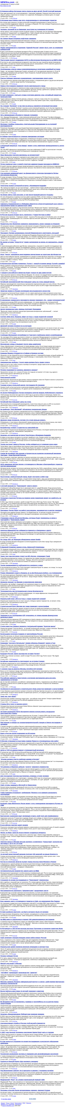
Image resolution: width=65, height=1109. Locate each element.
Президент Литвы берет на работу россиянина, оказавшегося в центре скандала (31, 510)
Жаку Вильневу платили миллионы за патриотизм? (19, 155)
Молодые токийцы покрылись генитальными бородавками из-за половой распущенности (28, 125)
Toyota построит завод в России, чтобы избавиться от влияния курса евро (28, 444)
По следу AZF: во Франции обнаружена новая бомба (20, 539)
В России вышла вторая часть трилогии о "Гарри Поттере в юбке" (25, 215)
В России (14, 18)
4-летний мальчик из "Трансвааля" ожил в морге (18, 486)
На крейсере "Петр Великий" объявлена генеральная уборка (23, 409)
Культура (14, 222)
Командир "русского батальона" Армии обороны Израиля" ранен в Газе (27, 643)
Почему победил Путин (9, 956)
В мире (14, 27)
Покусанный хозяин (8, 377)
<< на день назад (6, 1099)
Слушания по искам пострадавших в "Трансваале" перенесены (24, 880)
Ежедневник (18, 1103)
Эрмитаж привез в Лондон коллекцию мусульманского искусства (25, 291)
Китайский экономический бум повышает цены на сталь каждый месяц (27, 282)
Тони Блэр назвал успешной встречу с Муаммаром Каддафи (23, 185)
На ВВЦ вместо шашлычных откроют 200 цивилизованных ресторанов (27, 919)
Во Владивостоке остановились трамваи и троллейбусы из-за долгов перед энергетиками (29, 1002)
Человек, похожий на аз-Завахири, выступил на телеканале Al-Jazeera (27, 29)
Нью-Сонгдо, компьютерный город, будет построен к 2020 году (24, 477)
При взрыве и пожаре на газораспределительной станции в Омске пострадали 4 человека (31, 723)
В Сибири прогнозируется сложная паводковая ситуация (22, 136)
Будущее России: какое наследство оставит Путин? (20, 654)
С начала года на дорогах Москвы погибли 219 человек (21, 669)
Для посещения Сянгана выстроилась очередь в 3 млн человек (24, 776)
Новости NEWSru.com (8, 1105)
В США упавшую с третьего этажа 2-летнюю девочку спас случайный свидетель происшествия (31, 96)
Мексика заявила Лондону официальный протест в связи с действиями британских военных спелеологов (32, 982)
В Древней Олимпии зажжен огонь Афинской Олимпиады (22, 547)
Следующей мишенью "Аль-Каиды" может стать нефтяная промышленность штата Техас (32, 146)
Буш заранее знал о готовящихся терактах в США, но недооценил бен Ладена (30, 901)
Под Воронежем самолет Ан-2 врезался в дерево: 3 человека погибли (26, 1070)
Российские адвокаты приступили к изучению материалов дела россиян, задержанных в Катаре (28, 679)
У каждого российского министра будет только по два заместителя (25, 273)
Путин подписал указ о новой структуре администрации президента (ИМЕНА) (29, 164)
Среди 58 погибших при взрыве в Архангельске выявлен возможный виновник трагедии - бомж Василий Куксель (30, 454)
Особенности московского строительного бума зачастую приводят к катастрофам (31, 689)
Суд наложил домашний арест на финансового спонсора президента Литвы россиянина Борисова (29, 174)
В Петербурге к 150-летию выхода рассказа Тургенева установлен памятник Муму (31, 928)
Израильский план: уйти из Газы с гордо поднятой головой (23, 599)
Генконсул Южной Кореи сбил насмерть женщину (19, 1061)
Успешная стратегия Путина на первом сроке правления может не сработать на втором (30, 499)
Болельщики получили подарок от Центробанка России (21, 634)
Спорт (13, 67)
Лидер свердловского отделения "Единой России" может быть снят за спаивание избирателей (31, 48)
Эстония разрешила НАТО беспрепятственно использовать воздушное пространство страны (27, 712)
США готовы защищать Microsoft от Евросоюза (18, 785)
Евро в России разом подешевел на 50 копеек (17, 733)
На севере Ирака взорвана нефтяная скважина (18, 38)
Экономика (15, 289)
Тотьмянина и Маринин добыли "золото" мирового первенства (24, 767)
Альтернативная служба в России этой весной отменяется (22, 1023)
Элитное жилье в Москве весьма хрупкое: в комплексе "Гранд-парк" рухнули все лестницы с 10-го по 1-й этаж (31, 842)
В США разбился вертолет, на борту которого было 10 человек (24, 912)
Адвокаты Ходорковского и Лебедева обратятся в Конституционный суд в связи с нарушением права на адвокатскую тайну (31, 204)
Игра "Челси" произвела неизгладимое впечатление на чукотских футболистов (30, 254)
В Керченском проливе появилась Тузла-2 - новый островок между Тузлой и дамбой (32, 263)
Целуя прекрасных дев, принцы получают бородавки (20, 309)
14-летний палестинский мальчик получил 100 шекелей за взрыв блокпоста (29, 854)
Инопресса (15, 314)
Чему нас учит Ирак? (8, 696)
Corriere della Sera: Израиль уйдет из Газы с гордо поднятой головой (26, 317)
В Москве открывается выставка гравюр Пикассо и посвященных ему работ (29, 741)
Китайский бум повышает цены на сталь (15, 402)
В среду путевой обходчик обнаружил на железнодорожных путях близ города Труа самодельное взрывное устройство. (30, 542)
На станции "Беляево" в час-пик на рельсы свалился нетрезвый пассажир (28, 106)
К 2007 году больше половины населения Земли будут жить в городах (27, 1032)
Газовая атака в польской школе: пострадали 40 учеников (22, 385)
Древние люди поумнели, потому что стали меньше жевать (23, 420)
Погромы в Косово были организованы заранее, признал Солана (25, 1090)
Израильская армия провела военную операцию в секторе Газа (24, 947)
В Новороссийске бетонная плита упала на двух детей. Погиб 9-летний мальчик (30, 11)
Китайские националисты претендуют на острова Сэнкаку (22, 661)
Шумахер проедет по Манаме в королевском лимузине (21, 582)
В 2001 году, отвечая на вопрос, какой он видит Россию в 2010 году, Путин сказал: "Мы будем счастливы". (29, 656)
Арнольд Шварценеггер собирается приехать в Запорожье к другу (25, 530)
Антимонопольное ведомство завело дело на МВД (19, 871)
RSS (24, 1103)
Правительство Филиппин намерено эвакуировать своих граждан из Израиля (30, 224)
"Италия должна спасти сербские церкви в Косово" (20, 759)
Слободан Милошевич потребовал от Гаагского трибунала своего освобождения (31, 335)
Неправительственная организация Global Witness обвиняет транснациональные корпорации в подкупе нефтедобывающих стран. (30, 706)
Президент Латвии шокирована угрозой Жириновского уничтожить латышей (29, 233)
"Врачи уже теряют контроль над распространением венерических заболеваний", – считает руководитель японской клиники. (29, 312)
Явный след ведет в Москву (11, 963)
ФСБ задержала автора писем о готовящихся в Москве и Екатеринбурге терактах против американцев (31, 465)
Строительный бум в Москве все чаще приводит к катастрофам (24, 606)
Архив (12, 1103)
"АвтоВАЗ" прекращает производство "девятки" (18, 972)
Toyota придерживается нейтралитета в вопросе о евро (21, 565)
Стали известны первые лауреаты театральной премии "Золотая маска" (28, 626)
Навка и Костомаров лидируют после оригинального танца (22, 86)
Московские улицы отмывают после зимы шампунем (20, 344)
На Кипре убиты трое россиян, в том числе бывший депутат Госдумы (26, 195)
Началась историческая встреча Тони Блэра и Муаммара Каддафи (25, 435)
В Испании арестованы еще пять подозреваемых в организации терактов (28, 20)
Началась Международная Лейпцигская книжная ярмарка (22, 1014)
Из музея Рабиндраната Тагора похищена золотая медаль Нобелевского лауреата (31, 393)
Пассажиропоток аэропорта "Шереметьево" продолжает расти (24, 890)
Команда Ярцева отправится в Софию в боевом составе (21, 353)
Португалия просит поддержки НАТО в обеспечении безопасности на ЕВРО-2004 (31, 60)
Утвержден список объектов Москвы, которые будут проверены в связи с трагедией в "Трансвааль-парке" (28, 519)
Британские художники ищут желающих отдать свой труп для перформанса (29, 816)
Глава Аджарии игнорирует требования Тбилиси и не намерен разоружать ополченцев (28, 793)
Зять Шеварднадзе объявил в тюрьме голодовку (19, 115)
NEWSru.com (7, 2)
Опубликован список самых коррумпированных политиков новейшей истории (30, 69)
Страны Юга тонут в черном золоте (13, 704)
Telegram (28, 1103)
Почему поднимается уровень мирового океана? (19, 370)
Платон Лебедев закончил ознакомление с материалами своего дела (26, 78)
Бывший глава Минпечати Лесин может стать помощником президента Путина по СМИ (31, 804)
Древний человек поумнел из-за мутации (15, 326)
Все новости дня (5, 5)
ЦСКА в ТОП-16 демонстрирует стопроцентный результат (22, 750)
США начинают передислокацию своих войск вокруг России (23, 938)
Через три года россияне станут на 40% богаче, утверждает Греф (25, 556)
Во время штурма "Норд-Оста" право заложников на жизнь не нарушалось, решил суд (31, 243)
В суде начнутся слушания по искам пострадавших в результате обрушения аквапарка (29, 1042)
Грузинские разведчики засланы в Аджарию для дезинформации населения (29, 1054)
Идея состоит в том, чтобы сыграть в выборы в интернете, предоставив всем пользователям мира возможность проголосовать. (31, 365)
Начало (3, 1103)
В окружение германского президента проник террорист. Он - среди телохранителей (32, 300)
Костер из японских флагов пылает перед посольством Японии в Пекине (28, 862)
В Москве (11, 1104)
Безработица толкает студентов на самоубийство (19, 427)
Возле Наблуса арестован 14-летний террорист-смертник (22, 991)
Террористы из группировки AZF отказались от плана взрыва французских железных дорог (29, 616)
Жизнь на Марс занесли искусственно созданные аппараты (23, 833)
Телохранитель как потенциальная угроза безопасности (21, 591)
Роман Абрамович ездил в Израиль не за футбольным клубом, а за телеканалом (31, 573)
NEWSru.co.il (4, 1104)
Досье (7, 1103)
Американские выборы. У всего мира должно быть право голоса (25, 362)
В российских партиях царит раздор (14, 825)
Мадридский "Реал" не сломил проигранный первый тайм (22, 1080)
